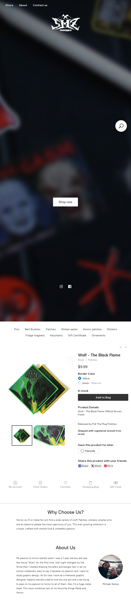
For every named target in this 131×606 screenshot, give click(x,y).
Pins (16, 329)
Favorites (65, 486)
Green (91, 383)
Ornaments (98, 335)
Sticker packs (69, 329)
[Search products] (121, 126)
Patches (51, 329)
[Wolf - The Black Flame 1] (49, 435)
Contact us (40, 5)
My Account (15, 486)
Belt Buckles (32, 329)
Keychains (56, 335)
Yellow (86, 378)
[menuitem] (121, 347)
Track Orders (40, 486)
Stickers (112, 329)
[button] (88, 451)
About (23, 5)
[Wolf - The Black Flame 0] (22, 435)
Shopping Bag (91, 486)
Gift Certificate (77, 335)
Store (9, 5)
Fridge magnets (35, 335)
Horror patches (92, 329)
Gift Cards (115, 486)
